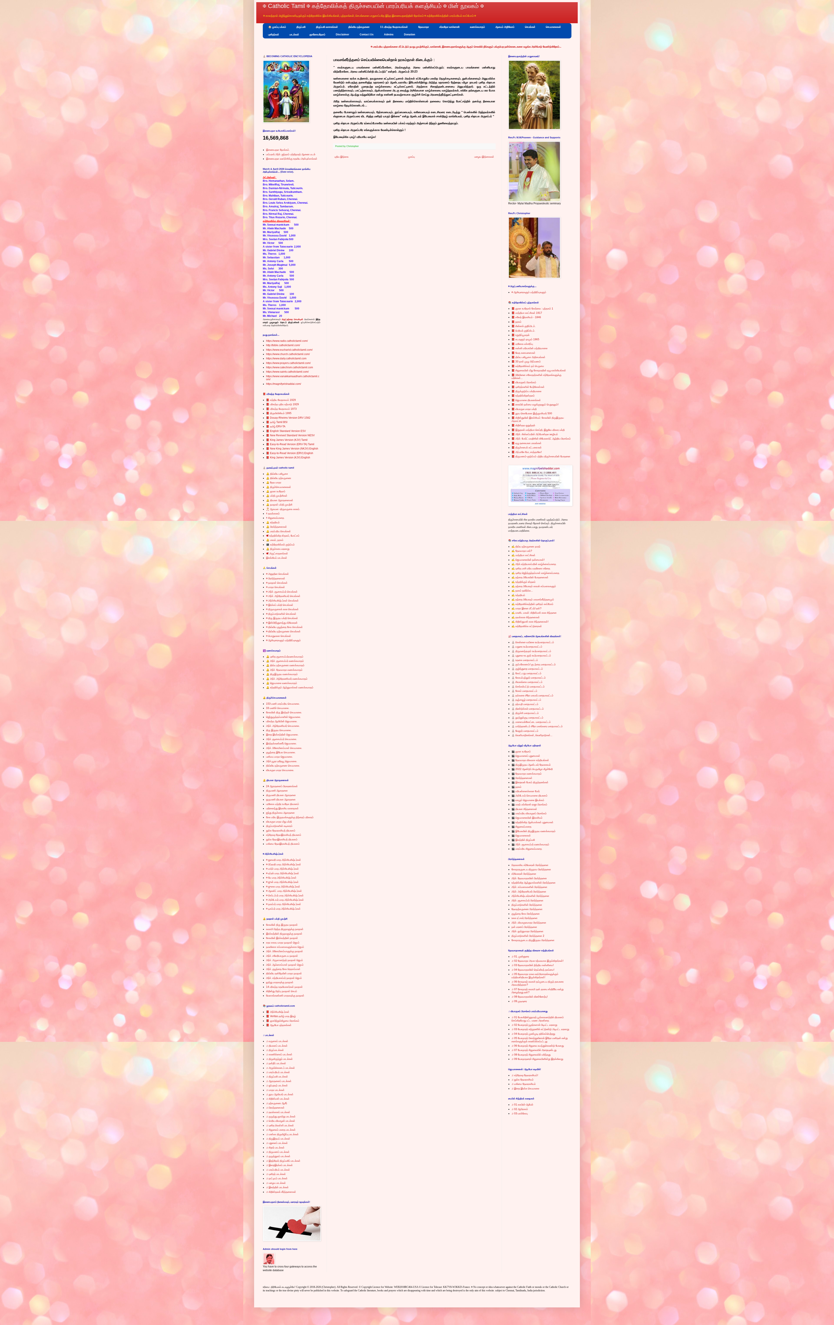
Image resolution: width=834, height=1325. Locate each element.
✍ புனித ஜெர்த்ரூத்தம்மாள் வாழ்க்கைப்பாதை (535, 573)
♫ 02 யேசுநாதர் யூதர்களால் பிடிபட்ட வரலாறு (534, 1024)
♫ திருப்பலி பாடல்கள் (277, 1076)
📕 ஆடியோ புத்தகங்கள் (278, 1025)
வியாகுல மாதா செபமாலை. (280, 770)
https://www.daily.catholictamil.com (286, 358)
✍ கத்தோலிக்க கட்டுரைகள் (526, 626)
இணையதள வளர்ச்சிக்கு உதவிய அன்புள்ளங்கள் (291, 158)
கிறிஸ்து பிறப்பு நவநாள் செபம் (281, 991)
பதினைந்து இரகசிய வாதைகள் (282, 808)
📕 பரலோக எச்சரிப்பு (522, 343)
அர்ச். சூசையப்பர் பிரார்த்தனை (527, 900)
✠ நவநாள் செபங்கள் (277, 582)
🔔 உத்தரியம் (273, 522)
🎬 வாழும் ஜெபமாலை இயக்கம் (527, 800)
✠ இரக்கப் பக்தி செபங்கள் (279, 604)
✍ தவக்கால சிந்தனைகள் (525, 617)
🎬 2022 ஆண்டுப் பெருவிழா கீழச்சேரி (532, 769)
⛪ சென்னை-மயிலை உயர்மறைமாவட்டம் (532, 642)
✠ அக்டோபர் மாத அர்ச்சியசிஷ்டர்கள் (285, 899)
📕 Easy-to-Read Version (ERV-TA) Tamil (290, 444)
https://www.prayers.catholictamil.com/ (288, 363)
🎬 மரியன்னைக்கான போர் (525, 791)
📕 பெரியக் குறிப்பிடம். (523, 330)
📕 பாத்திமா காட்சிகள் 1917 (526, 312)
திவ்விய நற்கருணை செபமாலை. (283, 765)
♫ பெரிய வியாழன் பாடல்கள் (280, 1120)
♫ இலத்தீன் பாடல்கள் (277, 1187)
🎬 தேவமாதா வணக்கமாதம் (526, 773)
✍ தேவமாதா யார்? (521, 550)
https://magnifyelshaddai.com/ (283, 383)
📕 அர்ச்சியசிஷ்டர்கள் (277, 1011)
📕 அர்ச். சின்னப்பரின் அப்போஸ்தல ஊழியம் (534, 434)
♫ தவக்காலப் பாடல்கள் (278, 1112)
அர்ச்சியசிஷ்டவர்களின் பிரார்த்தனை (530, 895)
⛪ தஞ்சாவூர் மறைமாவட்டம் (526, 699)
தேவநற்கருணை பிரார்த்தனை (527, 909)
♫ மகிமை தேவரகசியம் (523, 1083)
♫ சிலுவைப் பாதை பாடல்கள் (281, 1129)
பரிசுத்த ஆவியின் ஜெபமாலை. (281, 721)
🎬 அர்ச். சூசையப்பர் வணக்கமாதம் (530, 844)
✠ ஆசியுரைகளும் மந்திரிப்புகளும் (283, 640)
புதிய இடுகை (341, 156)
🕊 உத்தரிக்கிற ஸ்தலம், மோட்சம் (283, 535)
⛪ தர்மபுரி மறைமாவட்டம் (524, 704)
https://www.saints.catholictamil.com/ (287, 371)
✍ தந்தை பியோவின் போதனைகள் (529, 577)
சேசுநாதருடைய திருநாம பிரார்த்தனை (531, 869)
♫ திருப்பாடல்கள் (275, 1050)
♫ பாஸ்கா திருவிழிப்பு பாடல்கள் (282, 1134)
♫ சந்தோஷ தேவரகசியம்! (524, 1075)
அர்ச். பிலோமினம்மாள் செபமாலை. (284, 748)
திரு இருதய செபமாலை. (278, 730)
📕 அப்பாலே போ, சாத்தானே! (526, 452)
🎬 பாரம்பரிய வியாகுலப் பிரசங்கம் (529, 813)
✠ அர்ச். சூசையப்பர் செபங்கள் (282, 591)
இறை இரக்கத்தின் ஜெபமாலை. (282, 734)
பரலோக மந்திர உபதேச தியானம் (282, 804)
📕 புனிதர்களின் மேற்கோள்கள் (527, 386)
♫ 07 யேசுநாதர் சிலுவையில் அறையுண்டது (533, 1050)
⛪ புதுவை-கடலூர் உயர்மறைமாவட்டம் (531, 655)
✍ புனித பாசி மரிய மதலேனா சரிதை (530, 568)
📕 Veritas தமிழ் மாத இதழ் (281, 1016)
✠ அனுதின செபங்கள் (277, 573)
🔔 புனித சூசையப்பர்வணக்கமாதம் (284, 656)
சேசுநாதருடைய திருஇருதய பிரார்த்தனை (532, 940)
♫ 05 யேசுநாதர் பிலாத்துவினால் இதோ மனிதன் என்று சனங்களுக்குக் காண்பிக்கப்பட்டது (539, 1040)
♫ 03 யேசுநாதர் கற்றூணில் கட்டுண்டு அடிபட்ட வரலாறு (540, 1029)
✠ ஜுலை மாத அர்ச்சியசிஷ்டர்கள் (283, 886)
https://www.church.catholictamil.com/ (288, 354)
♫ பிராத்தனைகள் (275, 1107)
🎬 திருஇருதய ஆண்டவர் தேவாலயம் (531, 764)
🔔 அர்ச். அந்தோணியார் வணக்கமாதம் (287, 678)
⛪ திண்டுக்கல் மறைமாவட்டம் (527, 708)
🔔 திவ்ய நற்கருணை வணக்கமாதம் (285, 665)
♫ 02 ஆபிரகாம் (519, 1109)
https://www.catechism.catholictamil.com (289, 367)
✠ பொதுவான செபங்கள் (278, 636)
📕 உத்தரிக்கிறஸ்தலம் (523, 395)
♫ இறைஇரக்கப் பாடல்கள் (279, 1165)
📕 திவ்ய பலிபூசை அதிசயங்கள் (528, 357)
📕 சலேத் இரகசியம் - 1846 (526, 317)
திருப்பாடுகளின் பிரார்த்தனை (526, 904)
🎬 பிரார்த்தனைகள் (521, 778)
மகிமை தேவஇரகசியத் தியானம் (283, 843)
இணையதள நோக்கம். (278, 149)
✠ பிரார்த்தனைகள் (275, 578)
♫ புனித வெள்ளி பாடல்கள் (280, 1125)
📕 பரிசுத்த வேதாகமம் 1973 (281, 408)
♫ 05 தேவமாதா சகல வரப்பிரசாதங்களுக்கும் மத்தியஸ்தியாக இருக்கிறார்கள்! (534, 976)
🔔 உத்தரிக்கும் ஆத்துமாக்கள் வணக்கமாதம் (289, 687)
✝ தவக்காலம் (273, 513)
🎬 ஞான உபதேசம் (521, 751)
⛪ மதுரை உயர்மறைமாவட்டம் (526, 646)
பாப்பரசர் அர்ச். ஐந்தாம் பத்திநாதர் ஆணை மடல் (290, 154)
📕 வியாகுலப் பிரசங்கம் (523, 382)
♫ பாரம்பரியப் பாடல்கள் (278, 1072)
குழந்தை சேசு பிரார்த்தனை (525, 913)
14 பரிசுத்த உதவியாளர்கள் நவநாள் (284, 986)
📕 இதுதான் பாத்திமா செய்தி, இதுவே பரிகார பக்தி (538, 429)
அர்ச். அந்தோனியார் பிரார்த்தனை (528, 891)
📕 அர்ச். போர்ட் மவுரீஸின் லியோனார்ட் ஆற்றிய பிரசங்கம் (541, 438)
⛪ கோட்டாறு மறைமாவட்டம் (526, 673)
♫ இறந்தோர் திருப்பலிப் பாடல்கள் (283, 1160)
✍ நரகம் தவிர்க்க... (522, 590)
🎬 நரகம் (516, 786)
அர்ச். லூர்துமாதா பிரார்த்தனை (527, 931)
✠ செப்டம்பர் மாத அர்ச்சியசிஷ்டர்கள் (285, 895)
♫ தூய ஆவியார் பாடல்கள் (279, 1094)
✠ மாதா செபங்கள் (275, 587)
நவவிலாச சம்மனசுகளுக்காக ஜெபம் (285, 946)
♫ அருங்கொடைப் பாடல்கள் (280, 1067)
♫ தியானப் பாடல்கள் (277, 1045)
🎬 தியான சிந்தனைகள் (524, 809)
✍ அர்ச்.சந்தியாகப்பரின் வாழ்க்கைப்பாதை (533, 564)
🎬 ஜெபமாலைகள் (521, 835)
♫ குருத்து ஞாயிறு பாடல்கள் (281, 1116)
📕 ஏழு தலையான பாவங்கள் (526, 443)
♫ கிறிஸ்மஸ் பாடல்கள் (278, 1098)
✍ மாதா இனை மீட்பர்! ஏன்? (526, 608)
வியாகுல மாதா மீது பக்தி (279, 821)
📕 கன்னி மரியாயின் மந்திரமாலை (529, 348)
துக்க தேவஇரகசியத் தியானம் (282, 839)
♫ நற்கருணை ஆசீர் (276, 1103)
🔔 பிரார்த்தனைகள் (276, 526)
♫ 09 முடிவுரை (519, 1001)
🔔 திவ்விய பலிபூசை (277, 473)
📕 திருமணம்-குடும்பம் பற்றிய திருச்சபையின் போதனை (540, 456)
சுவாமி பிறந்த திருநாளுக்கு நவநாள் (284, 929)
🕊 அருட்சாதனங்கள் (277, 553)
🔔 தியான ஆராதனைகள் (279, 500)
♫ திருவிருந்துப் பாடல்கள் (279, 1059)
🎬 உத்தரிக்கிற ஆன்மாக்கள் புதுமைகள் (532, 822)
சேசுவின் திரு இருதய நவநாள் (282, 924)
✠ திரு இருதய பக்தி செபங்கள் (282, 618)
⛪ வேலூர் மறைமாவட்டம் (524, 730)
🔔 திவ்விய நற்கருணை (278, 478)
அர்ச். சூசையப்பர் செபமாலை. (281, 739)
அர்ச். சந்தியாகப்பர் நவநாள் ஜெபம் (284, 978)
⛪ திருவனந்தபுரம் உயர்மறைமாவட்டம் (531, 651)
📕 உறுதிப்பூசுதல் (520, 335)
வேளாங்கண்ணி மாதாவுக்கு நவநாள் (285, 995)
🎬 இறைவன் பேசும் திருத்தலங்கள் (529, 782)
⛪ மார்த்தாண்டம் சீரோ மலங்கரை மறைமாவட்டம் (537, 726)
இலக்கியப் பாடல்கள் (276, 557)
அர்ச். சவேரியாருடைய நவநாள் (282, 955)
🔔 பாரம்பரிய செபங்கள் (278, 531)
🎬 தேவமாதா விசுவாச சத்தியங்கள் (530, 760)
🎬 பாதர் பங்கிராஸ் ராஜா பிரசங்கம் (529, 804)
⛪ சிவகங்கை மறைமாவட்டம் (527, 682)
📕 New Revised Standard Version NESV (290, 435)
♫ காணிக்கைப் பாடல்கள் (279, 1054)
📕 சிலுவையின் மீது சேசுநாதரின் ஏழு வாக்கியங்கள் (538, 370)
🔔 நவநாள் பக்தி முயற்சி (279, 504)
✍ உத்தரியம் (518, 595)
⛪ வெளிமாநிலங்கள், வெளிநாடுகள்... (531, 735)
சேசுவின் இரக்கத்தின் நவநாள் (282, 938)
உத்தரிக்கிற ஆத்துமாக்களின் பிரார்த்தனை (533, 882)
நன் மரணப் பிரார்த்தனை (524, 926)
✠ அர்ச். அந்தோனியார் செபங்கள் (283, 596)
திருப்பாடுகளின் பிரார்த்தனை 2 (527, 935)
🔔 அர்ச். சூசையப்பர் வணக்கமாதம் (285, 660)
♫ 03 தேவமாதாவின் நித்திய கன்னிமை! (532, 965)
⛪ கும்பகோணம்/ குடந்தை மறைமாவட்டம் (533, 664)
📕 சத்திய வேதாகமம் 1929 (281, 399)
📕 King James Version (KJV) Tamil (287, 439)
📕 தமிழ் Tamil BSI (276, 422)
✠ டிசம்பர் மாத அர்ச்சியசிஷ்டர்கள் (283, 908)
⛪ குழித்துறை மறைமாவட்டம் (527, 668)
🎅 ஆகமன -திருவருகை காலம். (283, 509)
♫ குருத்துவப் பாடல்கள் (278, 1156)
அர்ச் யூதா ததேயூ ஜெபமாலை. (281, 761)
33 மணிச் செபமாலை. (277, 708)
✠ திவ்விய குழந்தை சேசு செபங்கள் (284, 627)
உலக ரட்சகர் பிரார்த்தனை (524, 918)
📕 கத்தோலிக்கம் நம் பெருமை (527, 366)
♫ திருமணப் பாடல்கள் (278, 1151)
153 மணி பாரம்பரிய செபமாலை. (283, 703)
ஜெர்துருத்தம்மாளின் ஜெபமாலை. (283, 717)
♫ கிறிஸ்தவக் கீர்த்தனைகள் (281, 1191)
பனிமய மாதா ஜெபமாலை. (279, 756)
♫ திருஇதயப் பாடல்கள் (278, 1138)
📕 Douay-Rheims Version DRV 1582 (288, 417)
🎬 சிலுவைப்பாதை (521, 826)
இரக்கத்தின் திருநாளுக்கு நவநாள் (284, 933)
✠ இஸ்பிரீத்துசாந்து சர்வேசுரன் (282, 622)
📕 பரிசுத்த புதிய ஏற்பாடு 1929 (282, 404)
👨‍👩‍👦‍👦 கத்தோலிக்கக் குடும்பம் (280, 544)
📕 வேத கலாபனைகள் (523, 352)
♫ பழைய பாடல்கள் (276, 1183)
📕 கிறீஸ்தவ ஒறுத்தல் (523, 425)
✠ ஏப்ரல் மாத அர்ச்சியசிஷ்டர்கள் (282, 873)
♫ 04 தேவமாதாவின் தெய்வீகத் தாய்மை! (532, 969)
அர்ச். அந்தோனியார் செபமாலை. (283, 725)
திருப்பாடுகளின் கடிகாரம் (279, 826)
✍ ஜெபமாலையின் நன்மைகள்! (527, 559)
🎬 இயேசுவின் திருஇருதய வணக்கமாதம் (533, 831)
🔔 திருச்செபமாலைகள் (278, 487)
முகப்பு (411, 156)
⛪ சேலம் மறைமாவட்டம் (524, 690)
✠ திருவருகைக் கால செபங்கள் (282, 609)
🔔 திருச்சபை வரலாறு (278, 548)
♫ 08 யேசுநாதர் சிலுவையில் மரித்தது (531, 1054)
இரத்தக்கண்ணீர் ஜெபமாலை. (281, 743)
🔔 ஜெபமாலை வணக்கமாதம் (281, 683)
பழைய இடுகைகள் (484, 156)
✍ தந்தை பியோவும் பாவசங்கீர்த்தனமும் (532, 599)
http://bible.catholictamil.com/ (283, 345)
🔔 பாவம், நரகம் (274, 540)
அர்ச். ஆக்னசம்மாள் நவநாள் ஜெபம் (285, 964)
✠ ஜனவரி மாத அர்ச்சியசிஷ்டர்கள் (283, 859)
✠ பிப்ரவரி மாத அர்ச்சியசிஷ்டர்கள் (283, 864)
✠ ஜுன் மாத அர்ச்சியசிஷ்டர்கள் (282, 882)
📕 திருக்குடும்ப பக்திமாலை (526, 391)
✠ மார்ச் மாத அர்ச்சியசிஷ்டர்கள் (282, 868)
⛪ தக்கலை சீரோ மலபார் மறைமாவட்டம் (532, 695)
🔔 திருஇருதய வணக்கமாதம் (282, 674)
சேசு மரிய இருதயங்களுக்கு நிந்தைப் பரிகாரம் (290, 817)
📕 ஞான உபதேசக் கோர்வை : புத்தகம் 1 (532, 308)
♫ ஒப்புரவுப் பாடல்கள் (277, 1085)
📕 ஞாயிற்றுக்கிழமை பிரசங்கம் (282, 1020)
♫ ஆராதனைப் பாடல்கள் (278, 1081)
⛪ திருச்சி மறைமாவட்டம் (525, 713)
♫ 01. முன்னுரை (520, 956)
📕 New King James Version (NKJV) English (292, 448)
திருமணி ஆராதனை (277, 790)
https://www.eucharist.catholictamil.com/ (289, 349)
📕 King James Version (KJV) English (288, 457)
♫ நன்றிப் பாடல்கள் (276, 1063)
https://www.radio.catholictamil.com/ (287, 340)
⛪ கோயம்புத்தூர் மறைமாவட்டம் (528, 677)
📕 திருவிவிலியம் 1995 (278, 413)
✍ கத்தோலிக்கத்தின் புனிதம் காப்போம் (532, 604)
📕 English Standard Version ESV (286, 431)
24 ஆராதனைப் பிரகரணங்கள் (282, 786)
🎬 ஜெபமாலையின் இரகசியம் (527, 817)
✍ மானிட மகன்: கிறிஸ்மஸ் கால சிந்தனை (534, 612)
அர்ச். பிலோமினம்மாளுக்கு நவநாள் (284, 951)
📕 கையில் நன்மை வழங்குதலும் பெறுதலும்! (534, 404)
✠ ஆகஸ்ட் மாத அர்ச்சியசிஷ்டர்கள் (284, 890)
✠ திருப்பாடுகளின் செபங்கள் (281, 613)
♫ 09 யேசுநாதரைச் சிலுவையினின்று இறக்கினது (537, 1059)
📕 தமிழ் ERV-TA (275, 426)
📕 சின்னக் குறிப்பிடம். (523, 326)
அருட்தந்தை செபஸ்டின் (292, 319)
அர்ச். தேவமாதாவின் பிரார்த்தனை (529, 878)
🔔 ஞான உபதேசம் (275, 491)
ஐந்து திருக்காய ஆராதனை (280, 812)
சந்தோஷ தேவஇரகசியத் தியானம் (283, 834)
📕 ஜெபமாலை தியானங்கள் (526, 400)
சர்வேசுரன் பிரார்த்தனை (523, 873)
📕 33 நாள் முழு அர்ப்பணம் (526, 361)
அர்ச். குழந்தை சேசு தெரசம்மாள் (283, 969)
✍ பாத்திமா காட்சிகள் (523, 555)
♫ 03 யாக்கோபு (519, 1113)
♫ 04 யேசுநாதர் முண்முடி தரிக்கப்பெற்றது (533, 1033)
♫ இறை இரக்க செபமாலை (525, 1088)
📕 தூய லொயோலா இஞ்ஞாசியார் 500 (531, 413)
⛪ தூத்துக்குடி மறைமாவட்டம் (527, 717)
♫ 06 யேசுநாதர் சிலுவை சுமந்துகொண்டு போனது (537, 1045)
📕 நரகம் (516, 321)
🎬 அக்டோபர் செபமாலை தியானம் (529, 795)
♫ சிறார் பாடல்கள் (275, 1147)
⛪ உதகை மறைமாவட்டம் (524, 660)
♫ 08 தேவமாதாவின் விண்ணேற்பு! (529, 996)
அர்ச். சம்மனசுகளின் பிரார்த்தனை (529, 887)
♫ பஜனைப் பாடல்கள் (277, 1143)
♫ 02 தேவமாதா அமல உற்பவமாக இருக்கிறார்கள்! (537, 960)
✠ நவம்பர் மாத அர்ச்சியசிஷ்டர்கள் (283, 904)
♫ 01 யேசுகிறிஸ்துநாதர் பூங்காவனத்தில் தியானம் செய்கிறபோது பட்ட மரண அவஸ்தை (537, 1019)
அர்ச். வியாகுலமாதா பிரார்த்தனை (528, 922)
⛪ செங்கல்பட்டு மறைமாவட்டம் (528, 686)
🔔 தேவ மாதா (273, 482)
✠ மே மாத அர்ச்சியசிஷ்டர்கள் (281, 877)
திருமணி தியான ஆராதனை (281, 795)
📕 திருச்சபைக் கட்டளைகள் (526, 447)
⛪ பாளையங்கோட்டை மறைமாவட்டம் (531, 722)
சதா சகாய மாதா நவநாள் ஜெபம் (283, 942)
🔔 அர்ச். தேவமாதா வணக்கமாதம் (284, 669)
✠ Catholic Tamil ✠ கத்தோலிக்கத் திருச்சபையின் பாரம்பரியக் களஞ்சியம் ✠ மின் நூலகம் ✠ (373, 6)
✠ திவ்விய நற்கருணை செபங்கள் (283, 631)
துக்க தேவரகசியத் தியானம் (280, 830)
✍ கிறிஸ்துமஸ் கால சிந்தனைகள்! (529, 621)
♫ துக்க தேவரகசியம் (522, 1079)
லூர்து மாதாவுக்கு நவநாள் (279, 982)
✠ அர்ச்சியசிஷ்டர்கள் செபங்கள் (282, 600)
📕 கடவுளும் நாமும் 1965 (525, 339)
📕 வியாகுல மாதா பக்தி (524, 409)
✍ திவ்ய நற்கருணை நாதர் (525, 546)
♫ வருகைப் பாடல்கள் (277, 1041)
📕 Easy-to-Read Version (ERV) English (289, 453)
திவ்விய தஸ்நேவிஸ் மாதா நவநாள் (284, 973)
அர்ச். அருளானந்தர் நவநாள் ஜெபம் (284, 960)
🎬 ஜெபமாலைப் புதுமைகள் (525, 755)
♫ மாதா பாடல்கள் (275, 1090)
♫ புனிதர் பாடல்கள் (276, 1174)
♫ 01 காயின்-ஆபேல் (522, 1104)
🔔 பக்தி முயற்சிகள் (276, 495)
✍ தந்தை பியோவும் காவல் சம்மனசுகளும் (533, 586)
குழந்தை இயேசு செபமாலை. (281, 752)
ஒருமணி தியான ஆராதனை (281, 799)
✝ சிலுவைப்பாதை (275, 517)
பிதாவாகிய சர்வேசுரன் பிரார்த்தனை (529, 865)
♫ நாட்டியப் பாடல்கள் (277, 1178)
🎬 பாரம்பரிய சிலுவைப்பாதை (526, 848)
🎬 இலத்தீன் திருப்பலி (523, 839)
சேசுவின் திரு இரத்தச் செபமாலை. (284, 712)
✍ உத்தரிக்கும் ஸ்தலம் (523, 581)
